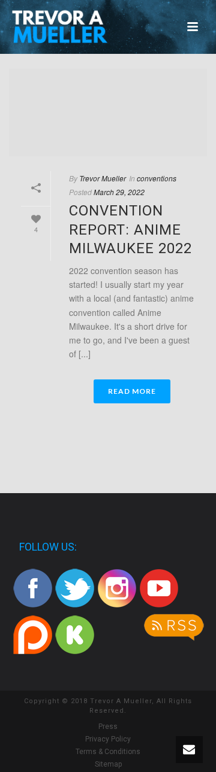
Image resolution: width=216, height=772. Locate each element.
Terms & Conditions (108, 751)
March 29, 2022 (119, 192)
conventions (156, 178)
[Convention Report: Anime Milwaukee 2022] (108, 112)
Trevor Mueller (102, 178)
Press (108, 726)
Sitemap (108, 764)
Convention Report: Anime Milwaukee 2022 (130, 229)
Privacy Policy (108, 739)
